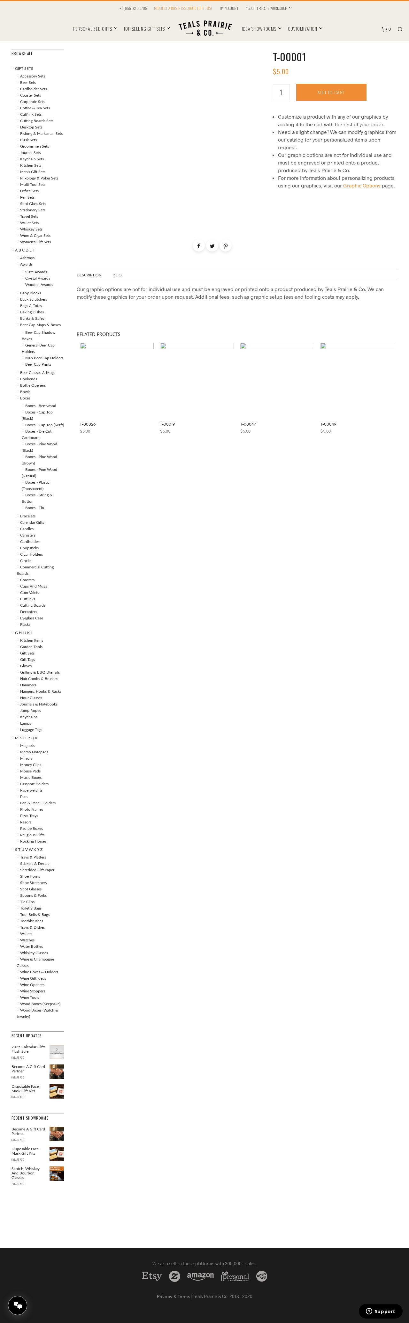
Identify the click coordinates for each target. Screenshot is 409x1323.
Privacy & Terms (173, 1297)
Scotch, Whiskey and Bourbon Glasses (26, 1173)
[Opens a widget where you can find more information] (381, 1312)
